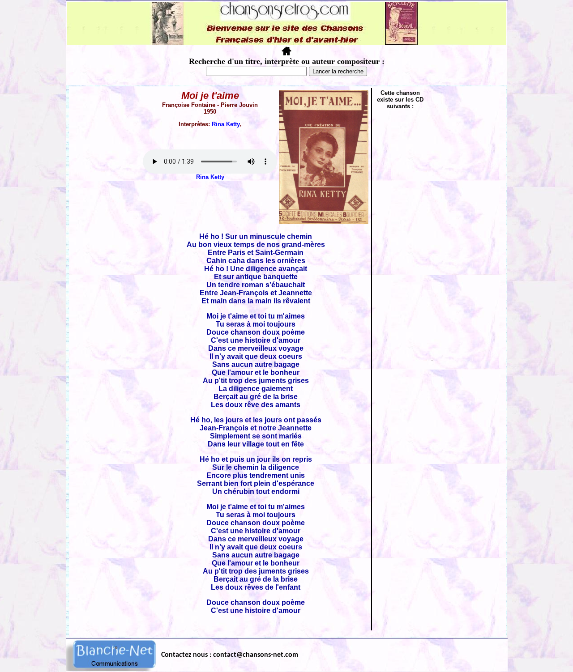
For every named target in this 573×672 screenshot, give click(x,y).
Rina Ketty (226, 124)
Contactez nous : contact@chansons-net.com (229, 655)
